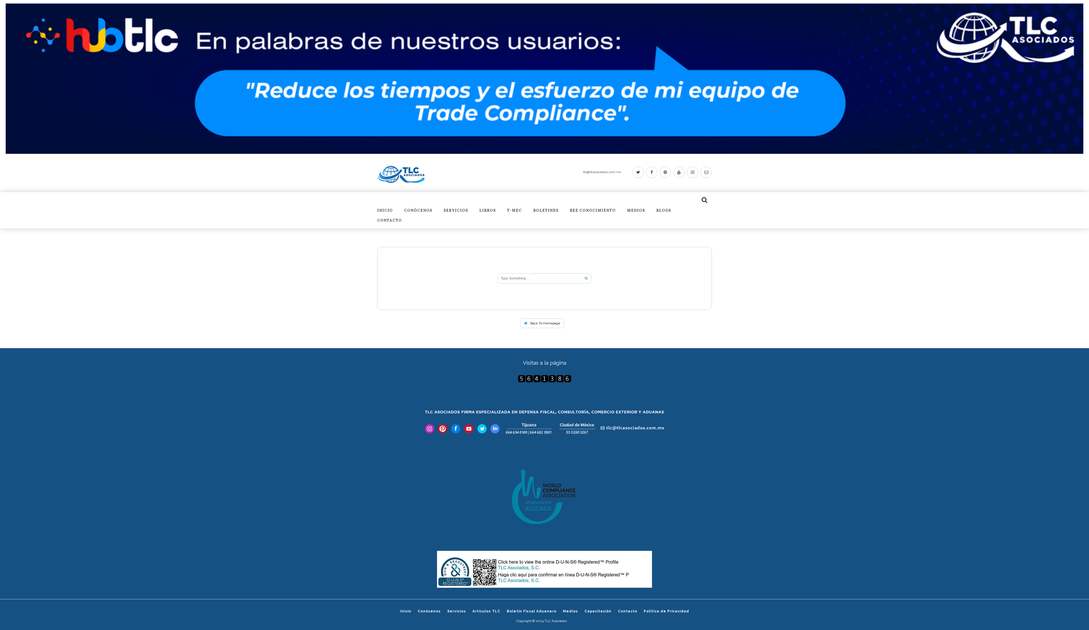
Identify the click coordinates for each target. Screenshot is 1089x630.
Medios (636, 211)
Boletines (545, 211)
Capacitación (597, 611)
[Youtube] (679, 172)
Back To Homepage (544, 323)
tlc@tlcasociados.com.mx (602, 172)
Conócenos (418, 211)
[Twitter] (638, 172)
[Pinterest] (665, 172)
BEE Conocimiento (593, 211)
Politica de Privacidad (666, 611)
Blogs (663, 211)
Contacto (389, 221)
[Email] (706, 172)
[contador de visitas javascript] (544, 379)
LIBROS (487, 211)
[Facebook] (651, 172)
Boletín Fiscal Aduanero (531, 611)
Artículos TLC (486, 611)
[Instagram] (692, 172)
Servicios (456, 211)
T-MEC (514, 211)
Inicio (385, 211)
